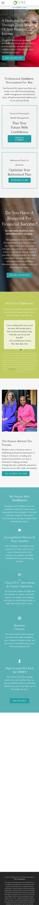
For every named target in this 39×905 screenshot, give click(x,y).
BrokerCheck (12, 369)
